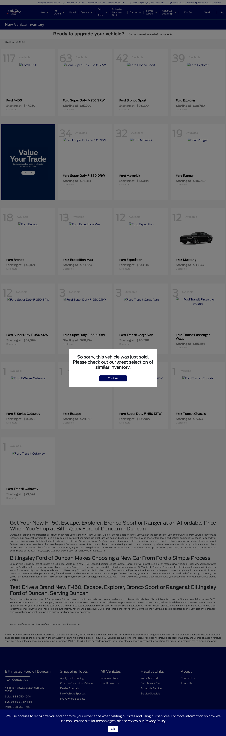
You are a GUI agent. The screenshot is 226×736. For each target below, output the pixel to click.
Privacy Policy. (155, 721)
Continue (113, 378)
